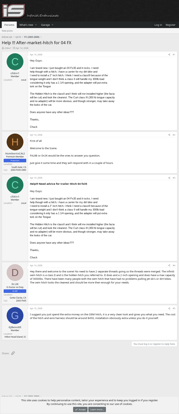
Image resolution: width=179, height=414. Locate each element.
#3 (174, 177)
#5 (174, 308)
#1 (174, 54)
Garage (45, 24)
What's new (26, 24)
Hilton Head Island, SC (15, 336)
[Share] (169, 55)
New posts (7, 30)
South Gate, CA (19, 167)
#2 (174, 134)
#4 (174, 265)
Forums (9, 24)
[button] (36, 25)
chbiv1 (8, 48)
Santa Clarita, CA (18, 297)
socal (23, 79)
